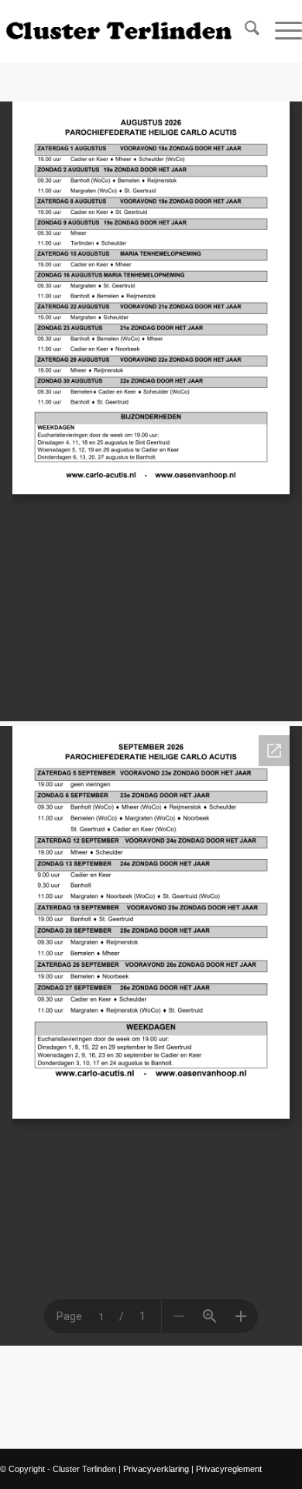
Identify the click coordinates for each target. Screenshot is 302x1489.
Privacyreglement (229, 1469)
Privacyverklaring (156, 1469)
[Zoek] (244, 31)
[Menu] (280, 31)
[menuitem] (244, 31)
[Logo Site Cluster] (121, 31)
